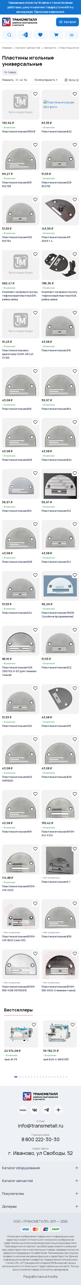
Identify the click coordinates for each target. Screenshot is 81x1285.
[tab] (15, 1076)
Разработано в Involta (40, 1276)
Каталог (70, 22)
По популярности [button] (44, 80)
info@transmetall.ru (40, 1125)
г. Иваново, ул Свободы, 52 (40, 1152)
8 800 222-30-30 (41, 1139)
